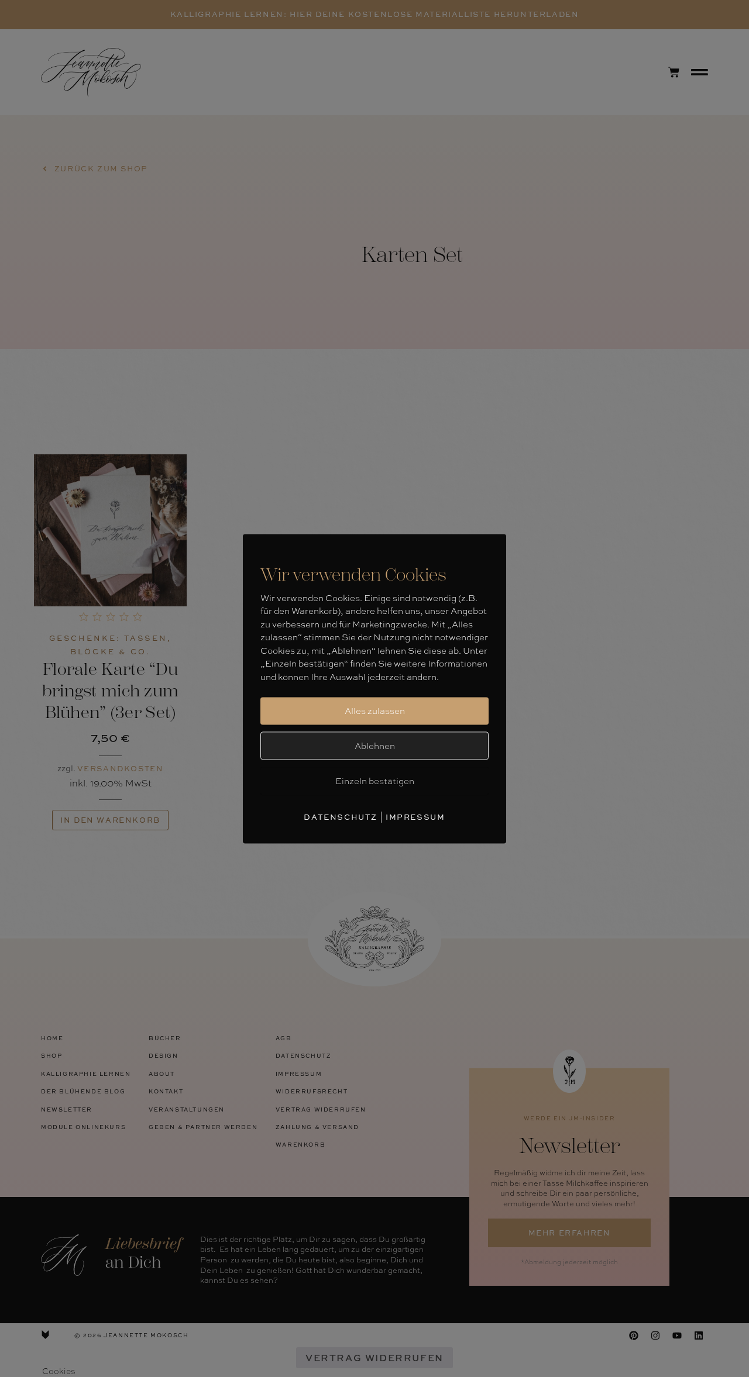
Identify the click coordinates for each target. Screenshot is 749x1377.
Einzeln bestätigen (374, 780)
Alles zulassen (375, 710)
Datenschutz (340, 817)
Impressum (415, 817)
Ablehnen (375, 745)
